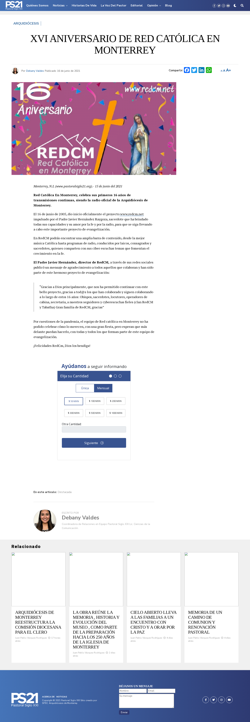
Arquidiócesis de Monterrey (63, 703)
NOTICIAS (61, 696)
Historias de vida (84, 5)
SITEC (45, 703)
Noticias (59, 5)
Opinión (152, 5)
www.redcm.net (132, 214)
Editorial (137, 5)
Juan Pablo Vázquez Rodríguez (31, 637)
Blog (168, 5)
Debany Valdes (35, 71)
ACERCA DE (48, 696)
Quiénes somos (37, 5)
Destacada (65, 492)
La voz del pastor (113, 5)
